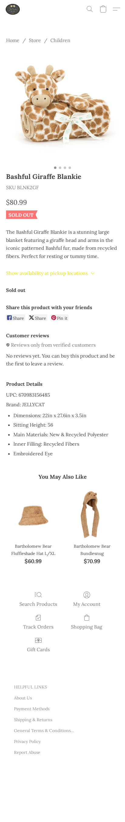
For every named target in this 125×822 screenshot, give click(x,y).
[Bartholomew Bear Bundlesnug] (92, 512)
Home (12, 40)
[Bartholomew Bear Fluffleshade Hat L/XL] (33, 512)
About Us (23, 698)
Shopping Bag (86, 627)
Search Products (38, 604)
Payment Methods (31, 708)
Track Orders (38, 627)
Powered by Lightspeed (37, 809)
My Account (86, 604)
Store (35, 40)
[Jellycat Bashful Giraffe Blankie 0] (62, 106)
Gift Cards (38, 649)
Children (60, 40)
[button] (13, 9)
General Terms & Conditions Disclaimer (44, 730)
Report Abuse (27, 752)
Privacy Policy (27, 741)
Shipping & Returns (33, 719)
